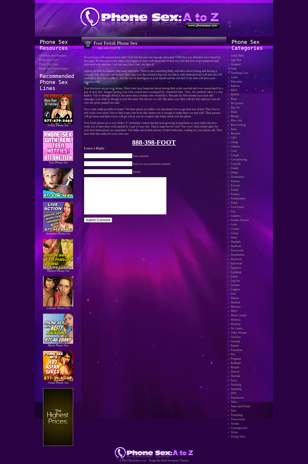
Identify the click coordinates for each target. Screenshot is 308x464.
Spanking (236, 389)
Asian (234, 77)
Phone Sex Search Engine (53, 68)
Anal (233, 68)
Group (234, 233)
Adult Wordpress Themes (175, 460)
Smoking (236, 384)
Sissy (234, 380)
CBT (233, 138)
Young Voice (238, 436)
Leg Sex (235, 280)
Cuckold (235, 163)
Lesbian (235, 285)
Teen (233, 410)
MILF (234, 311)
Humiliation (237, 254)
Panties (235, 345)
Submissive (237, 397)
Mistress (236, 319)
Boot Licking (238, 125)
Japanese (236, 267)
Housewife (237, 250)
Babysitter (236, 81)
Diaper (234, 172)
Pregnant (236, 358)
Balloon (235, 86)
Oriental (235, 341)
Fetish (234, 202)
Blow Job (236, 120)
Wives (234, 432)
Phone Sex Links (48, 64)
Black (234, 112)
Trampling (237, 415)
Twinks (235, 423)
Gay (233, 211)
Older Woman (239, 332)
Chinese (235, 146)
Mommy (236, 324)
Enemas (235, 181)
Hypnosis (236, 259)
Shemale (235, 376)
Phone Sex (154, 18)
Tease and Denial (240, 406)
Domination (237, 176)
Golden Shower (240, 220)
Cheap (234, 142)
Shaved (235, 371)
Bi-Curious (237, 103)
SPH (233, 393)
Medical (235, 302)
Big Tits (235, 107)
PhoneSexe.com (137, 460)
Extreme (235, 185)
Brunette (235, 133)
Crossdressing (239, 159)
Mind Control (238, 315)
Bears (234, 99)
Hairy (234, 237)
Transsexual (237, 419)
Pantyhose (237, 350)
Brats (234, 129)
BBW (234, 90)
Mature (235, 298)
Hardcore (236, 246)
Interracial (236, 263)
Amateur (236, 64)
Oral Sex (236, 337)
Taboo (234, 402)
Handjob (236, 241)
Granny (235, 228)
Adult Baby (237, 55)
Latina (234, 276)
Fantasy (235, 194)
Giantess (236, 215)
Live (233, 293)
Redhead (236, 363)
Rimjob (235, 367)
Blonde (235, 116)
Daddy (234, 168)
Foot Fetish (237, 207)
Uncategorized (239, 428)
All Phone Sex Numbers (53, 55)
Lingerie (235, 289)
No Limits (236, 328)
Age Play (236, 60)
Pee (233, 354)
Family (235, 189)
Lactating (236, 272)
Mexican (236, 306)
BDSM (235, 94)
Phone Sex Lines (48, 60)
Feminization (238, 198)
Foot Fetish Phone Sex (115, 43)
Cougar (235, 155)
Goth (234, 224)
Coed (234, 151)
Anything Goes (239, 73)
